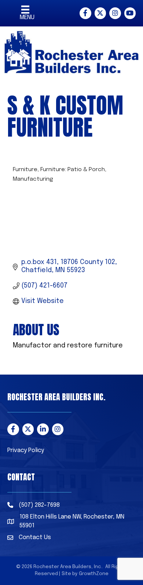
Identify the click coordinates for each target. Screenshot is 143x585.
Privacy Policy (25, 450)
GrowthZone (94, 573)
